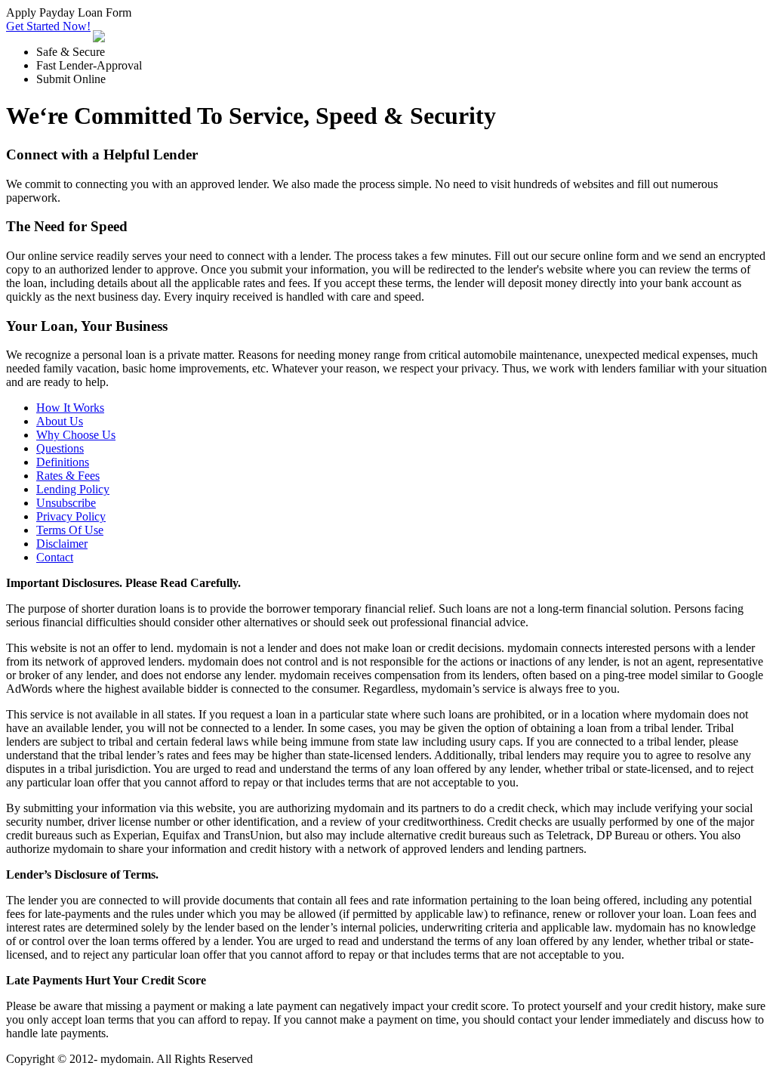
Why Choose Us (75, 434)
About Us (59, 421)
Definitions (62, 462)
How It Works (70, 407)
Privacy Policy (71, 516)
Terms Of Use (69, 530)
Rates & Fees (68, 475)
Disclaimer (62, 543)
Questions (60, 448)
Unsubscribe (66, 502)
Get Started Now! (48, 26)
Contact (54, 557)
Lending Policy (72, 489)
